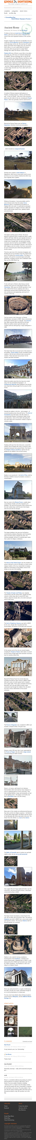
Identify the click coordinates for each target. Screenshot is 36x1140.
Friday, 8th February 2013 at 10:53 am (14, 1066)
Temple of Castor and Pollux (14, 593)
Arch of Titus (23, 475)
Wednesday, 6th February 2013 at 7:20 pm (15, 1046)
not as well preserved (21, 854)
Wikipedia (15, 996)
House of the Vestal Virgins (13, 562)
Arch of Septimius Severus (13, 623)
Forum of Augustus (11, 725)
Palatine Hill (7, 53)
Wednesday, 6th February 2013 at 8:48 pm (15, 1056)
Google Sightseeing (16, 2)
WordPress (19, 1128)
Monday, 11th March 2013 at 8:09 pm (13, 1077)
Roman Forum (19, 502)
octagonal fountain (20, 149)
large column (27, 752)
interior (27, 817)
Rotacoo (28, 1126)
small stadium (20, 172)
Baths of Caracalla (11, 852)
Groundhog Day (10, 17)
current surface (19, 255)
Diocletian (11, 796)
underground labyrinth (10, 384)
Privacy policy (19, 1130)
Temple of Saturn (15, 651)
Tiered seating (14, 352)
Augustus (6, 919)
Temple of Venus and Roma (13, 449)
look (20, 817)
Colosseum (26, 42)
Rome (24, 34)
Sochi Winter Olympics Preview (21, 19)
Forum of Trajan (10, 752)
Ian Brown (24, 30)
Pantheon (17, 958)
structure (28, 320)
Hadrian (25, 920)
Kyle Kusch (7, 1044)
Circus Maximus (14, 42)
